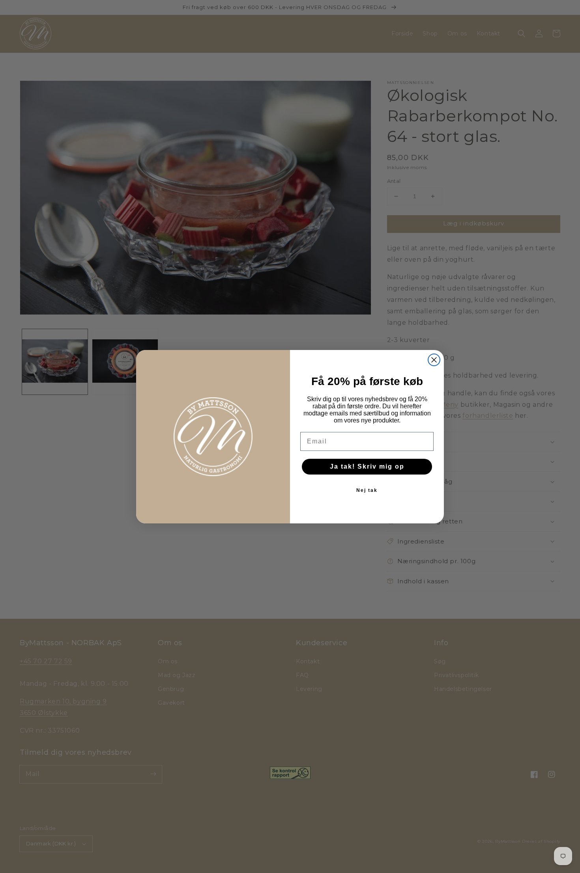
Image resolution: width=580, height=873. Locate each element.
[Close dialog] (434, 360)
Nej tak (367, 490)
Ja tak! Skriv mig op (367, 466)
